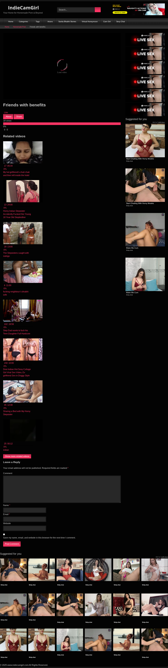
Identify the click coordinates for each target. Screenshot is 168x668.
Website (7, 523)
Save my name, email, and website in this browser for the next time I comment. (39, 538)
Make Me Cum (132, 248)
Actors (50, 21)
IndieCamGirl (23, 7)
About (8, 116)
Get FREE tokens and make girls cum (126, 618)
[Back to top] (160, 660)
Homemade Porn (19, 27)
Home (10, 21)
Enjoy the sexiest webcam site (13, 582)
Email (6, 514)
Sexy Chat (120, 21)
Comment (7, 473)
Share (19, 116)
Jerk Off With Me (149, 582)
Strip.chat (129, 161)
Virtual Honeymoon (90, 21)
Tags (38, 21)
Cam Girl (107, 21)
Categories (23, 21)
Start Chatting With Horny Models (140, 159)
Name (6, 505)
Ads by (159, 122)
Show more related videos (17, 456)
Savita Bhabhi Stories (67, 21)
